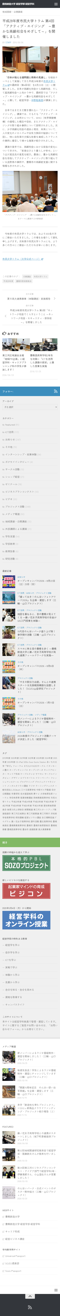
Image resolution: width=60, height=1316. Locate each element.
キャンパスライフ (14, 1004)
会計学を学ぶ (12, 952)
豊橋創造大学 (12, 1216)
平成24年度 (27, 801)
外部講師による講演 (16, 529)
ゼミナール (11, 484)
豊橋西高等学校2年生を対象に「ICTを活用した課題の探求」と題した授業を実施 (42, 361)
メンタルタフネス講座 (17, 785)
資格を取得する (13, 997)
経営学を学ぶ (12, 945)
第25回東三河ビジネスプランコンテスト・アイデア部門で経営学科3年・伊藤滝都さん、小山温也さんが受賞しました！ (37, 1172)
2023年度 (40, 757)
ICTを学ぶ (10, 959)
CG (17, 761)
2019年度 (6, 757)
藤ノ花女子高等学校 (20, 821)
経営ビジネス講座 (32, 817)
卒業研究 (15, 793)
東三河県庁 (45, 813)
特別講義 (20, 817)
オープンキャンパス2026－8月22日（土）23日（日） (36, 582)
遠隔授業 (33, 829)
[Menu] (56, 4)
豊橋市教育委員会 (24, 281)
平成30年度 (37, 805)
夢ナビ (36, 793)
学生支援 (10, 536)
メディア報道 (12, 514)
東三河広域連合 (18, 813)
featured (10, 424)
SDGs (26, 761)
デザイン (15, 777)
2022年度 (32, 757)
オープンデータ (36, 769)
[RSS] (56, 391)
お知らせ (10, 439)
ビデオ (8, 499)
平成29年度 (27, 805)
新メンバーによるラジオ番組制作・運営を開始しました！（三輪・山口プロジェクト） (36, 722)
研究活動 (10, 558)
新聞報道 (28, 809)
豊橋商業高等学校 (17, 825)
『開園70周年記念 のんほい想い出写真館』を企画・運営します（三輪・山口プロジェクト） (36, 1091)
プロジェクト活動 (14, 506)
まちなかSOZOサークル (35, 765)
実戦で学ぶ (11, 967)
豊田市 (25, 829)
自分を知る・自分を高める (19, 989)
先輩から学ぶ (12, 982)
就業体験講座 (26, 797)
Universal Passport (15, 1255)
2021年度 (23, 757)
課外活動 (35, 821)
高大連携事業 (44, 829)
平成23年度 (16, 801)
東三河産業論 (33, 813)
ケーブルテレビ (27, 773)
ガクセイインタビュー (17, 461)
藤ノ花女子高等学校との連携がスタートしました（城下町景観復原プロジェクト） (36, 1136)
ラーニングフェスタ (45, 785)
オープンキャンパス (18, 769)
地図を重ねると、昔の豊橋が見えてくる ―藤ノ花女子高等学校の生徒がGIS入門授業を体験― (36, 617)
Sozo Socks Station (37, 761)
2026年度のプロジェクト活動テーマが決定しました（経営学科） (36, 737)
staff (8, 42)
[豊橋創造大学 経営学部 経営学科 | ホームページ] (23, 3)
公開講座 (27, 276)
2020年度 (15, 757)
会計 (54, 789)
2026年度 (11, 761)
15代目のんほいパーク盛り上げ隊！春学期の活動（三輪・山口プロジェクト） (36, 635)
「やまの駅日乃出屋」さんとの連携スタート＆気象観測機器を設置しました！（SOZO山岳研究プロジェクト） (36, 687)
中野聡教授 (37, 100)
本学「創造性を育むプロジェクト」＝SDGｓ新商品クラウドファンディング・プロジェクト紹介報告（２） (36, 1108)
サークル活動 (12, 469)
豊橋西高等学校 (14, 829)
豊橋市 (30, 825)
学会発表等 (14, 797)
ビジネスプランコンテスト (19, 491)
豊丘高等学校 (46, 821)
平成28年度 (8, 281)
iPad (21, 761)
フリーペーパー (43, 777)
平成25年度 (38, 801)
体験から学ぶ (12, 974)
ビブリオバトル (27, 777)
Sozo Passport (13, 1270)
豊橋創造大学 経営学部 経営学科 (22, 1224)
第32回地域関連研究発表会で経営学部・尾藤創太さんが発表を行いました (36, 1154)
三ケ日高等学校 (28, 789)
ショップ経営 (12, 476)
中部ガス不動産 (43, 789)
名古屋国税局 (26, 793)
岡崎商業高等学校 (41, 797)
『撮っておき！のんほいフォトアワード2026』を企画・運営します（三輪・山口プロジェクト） (36, 600)
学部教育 (10, 543)
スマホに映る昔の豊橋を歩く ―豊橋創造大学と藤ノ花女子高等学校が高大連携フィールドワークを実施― (36, 652)
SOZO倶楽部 (12, 1263)
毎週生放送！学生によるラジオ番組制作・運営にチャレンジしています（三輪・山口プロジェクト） (36, 1073)
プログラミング (27, 781)
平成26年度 (49, 801)
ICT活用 (9, 432)
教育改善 (10, 551)
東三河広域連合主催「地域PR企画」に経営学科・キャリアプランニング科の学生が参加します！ (14, 362)
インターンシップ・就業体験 (20, 454)
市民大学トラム (40, 276)
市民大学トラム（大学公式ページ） (21, 259)
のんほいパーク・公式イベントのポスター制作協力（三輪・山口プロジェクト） (36, 1192)
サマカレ (40, 773)
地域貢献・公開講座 (12, 11)
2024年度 (49, 757)
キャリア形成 (13, 773)
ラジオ (32, 785)
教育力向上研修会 (15, 809)
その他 (8, 447)
